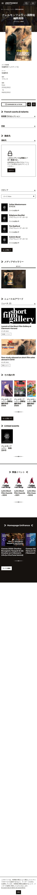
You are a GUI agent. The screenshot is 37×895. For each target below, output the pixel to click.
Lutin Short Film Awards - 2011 (19, 493)
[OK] (18, 892)
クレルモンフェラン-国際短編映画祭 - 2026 (6, 402)
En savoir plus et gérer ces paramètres (13, 888)
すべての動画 (6, 568)
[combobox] (18, 196)
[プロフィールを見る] (33, 3)
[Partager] (29, 104)
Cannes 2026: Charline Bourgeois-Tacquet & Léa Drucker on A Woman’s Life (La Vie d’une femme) (12, 552)
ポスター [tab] (18, 266)
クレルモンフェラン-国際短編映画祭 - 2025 (19, 402)
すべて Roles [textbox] (7, 196)
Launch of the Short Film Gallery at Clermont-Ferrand (16, 327)
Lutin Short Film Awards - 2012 (6, 493)
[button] (23, 273)
